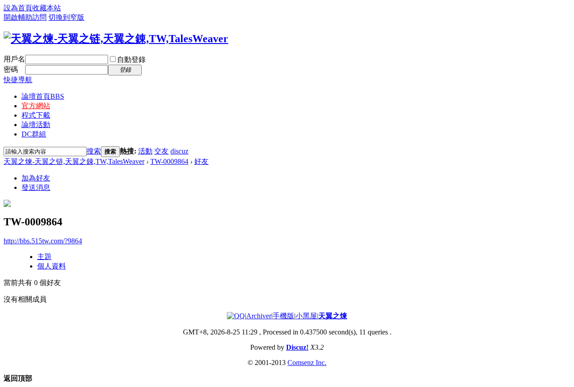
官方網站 (36, 106)
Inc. (321, 362)
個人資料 (51, 266)
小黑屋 (306, 316)
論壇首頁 (43, 96)
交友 (161, 151)
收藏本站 (46, 8)
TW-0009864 (169, 161)
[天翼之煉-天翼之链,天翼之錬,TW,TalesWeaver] (116, 38)
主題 (44, 256)
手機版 (283, 316)
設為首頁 (18, 8)
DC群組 (34, 134)
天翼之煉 (332, 316)
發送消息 (36, 187)
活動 (145, 151)
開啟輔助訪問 (25, 17)
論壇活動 (36, 124)
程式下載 (36, 115)
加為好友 (36, 178)
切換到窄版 (66, 17)
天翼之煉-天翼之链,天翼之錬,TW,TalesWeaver (74, 161)
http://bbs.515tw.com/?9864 (43, 241)
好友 (201, 161)
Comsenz (301, 362)
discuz (179, 151)
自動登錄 (131, 59)
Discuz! (297, 347)
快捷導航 (18, 80)
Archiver (258, 316)
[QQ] (236, 316)
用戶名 (14, 59)
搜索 (94, 151)
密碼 (11, 69)
